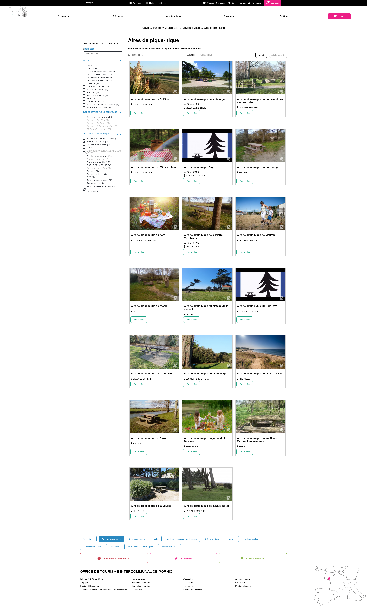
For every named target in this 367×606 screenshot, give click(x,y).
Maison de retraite (99, 129)
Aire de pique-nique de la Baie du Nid (207, 505)
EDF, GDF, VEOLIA (99, 165)
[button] (272, 3)
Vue (91, 98)
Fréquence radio (98, 162)
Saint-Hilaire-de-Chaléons (103, 104)
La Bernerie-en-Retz (100, 77)
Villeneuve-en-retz (99, 107)
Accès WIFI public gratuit (103, 139)
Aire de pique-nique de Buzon (149, 438)
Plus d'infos (139, 113)
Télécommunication (99, 180)
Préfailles (94, 68)
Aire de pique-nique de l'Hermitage (205, 373)
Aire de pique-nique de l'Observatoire (154, 167)
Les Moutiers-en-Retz (101, 80)
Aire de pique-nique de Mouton (256, 235)
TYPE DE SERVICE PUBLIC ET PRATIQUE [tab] (100, 112)
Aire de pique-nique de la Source (151, 505)
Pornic (92, 65)
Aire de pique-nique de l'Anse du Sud (260, 373)
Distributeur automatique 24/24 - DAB (102, 152)
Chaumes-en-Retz (99, 86)
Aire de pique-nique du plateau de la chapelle (206, 308)
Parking (94, 171)
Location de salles (99, 168)
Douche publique (98, 159)
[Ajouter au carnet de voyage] (175, 92)
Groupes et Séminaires (216, 3)
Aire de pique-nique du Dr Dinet (150, 99)
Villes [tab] (86, 60)
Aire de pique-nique (98, 142)
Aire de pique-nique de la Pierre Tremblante (203, 237)
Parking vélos (97, 174)
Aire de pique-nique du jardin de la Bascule (205, 440)
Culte (92, 148)
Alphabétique (206, 55)
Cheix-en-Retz (97, 101)
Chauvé (93, 83)
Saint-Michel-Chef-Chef (102, 71)
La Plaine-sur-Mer (99, 74)
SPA (91, 177)
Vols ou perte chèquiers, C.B (100, 187)
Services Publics (98, 120)
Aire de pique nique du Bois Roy (257, 306)
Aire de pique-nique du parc (148, 235)
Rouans (93, 92)
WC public (95, 191)
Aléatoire (191, 55)
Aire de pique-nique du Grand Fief (152, 373)
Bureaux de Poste (99, 145)
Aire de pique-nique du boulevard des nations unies (260, 101)
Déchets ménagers (100, 156)
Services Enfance (98, 123)
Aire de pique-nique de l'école (149, 306)
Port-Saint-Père (97, 95)
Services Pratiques (100, 117)
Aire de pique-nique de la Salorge (204, 99)
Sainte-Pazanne (97, 89)
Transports (95, 183)
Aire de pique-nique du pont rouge (258, 167)
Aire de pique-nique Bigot (199, 167)
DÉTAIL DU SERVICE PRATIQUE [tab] (96, 134)
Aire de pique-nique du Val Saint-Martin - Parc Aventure (257, 440)
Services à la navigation (102, 126)
